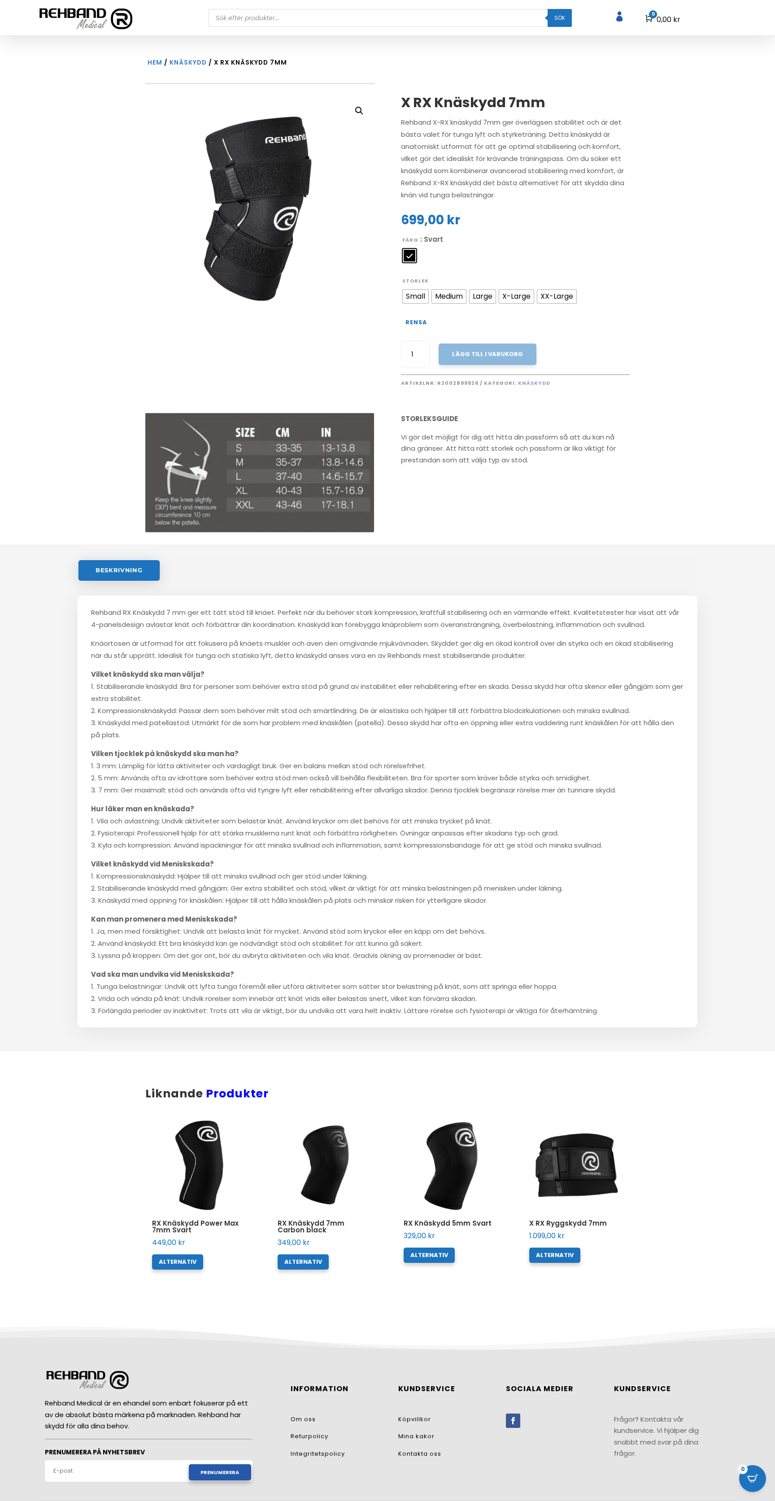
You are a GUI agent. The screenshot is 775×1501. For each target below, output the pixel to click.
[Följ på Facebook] (513, 1421)
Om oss (303, 1419)
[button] (359, 111)
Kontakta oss (419, 1453)
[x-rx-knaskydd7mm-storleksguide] (259, 530)
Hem (155, 62)
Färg (410, 240)
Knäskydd (188, 62)
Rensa (416, 322)
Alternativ (177, 1261)
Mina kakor (416, 1436)
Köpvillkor (414, 1419)
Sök (559, 18)
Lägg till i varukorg (487, 354)
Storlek (415, 280)
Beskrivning (119, 570)
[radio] (409, 255)
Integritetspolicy (318, 1453)
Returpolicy (309, 1436)
